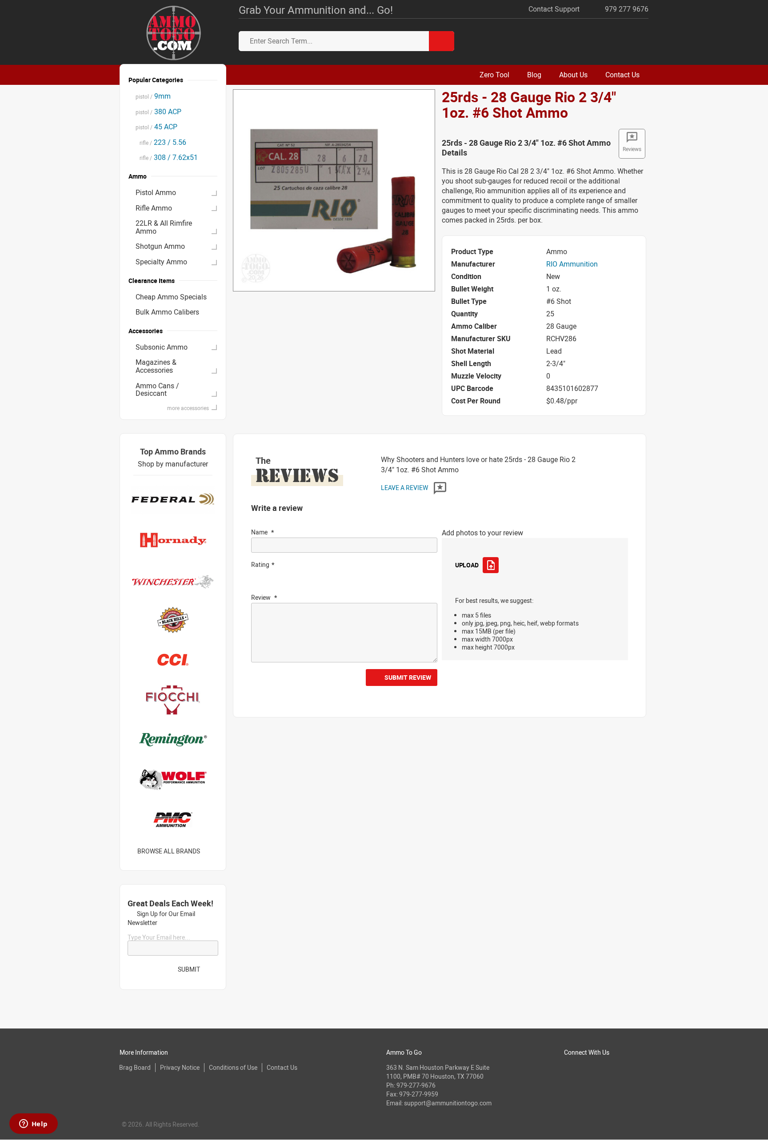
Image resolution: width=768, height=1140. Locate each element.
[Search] (441, 41)
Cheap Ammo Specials (171, 297)
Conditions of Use (233, 1067)
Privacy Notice (180, 1067)
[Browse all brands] (211, 851)
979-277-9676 (416, 1085)
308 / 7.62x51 (167, 157)
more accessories (188, 407)
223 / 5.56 (161, 142)
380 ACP (158, 111)
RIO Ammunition (572, 264)
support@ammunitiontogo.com (448, 1103)
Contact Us (282, 1067)
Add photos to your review (482, 533)
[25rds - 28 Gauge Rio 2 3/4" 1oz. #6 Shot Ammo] (334, 190)
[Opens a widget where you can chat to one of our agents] (33, 1124)
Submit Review (407, 677)
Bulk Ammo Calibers (167, 312)
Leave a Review (405, 487)
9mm (153, 96)
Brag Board (135, 1067)
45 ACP (156, 127)
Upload (466, 565)
